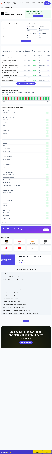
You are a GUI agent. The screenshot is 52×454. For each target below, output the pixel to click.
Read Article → (22, 262)
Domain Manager (7, 151)
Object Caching (6, 128)
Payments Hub (6, 197)
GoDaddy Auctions (7, 164)
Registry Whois (6, 218)
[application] (14, 31)
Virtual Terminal (6, 205)
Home (2, 7)
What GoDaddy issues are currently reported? (13, 279)
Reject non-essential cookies (47, 452)
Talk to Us (26, 321)
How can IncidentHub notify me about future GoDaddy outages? (16, 310)
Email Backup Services (8, 179)
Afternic (5, 143)
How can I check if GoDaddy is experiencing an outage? (15, 276)
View (48, 57)
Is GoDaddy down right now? (9, 273)
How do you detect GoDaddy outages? (11, 292)
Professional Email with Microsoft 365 (11, 185)
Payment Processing (7, 195)
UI (3, 136)
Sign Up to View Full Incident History (26, 83)
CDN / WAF (5, 119)
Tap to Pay (5, 203)
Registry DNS (6, 212)
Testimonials (33, 2)
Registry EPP (6, 215)
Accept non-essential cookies (37, 452)
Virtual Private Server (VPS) (9, 112)
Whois (4, 167)
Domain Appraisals (7, 148)
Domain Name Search (7, 153)
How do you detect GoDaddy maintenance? (12, 295)
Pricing (38, 2)
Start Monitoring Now (26, 342)
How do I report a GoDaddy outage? (10, 298)
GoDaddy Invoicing (7, 192)
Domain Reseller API (7, 159)
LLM (4, 125)
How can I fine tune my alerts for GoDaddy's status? (14, 289)
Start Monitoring (46, 3)
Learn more (9, 452)
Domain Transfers (7, 162)
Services (6, 7)
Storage (5, 133)
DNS (4, 145)
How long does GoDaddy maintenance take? (12, 301)
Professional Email (7, 182)
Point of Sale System (7, 200)
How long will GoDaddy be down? (10, 282)
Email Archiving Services (8, 177)
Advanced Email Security (8, 174)
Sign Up (46, 229)
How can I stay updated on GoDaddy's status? (12, 286)
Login (42, 2)
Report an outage (38, 16)
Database (5, 122)
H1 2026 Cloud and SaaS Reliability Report (31, 257)
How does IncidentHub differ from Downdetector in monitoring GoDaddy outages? (20, 313)
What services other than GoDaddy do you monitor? (14, 307)
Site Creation (6, 130)
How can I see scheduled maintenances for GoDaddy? (14, 304)
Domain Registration (7, 156)
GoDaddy (10, 7)
